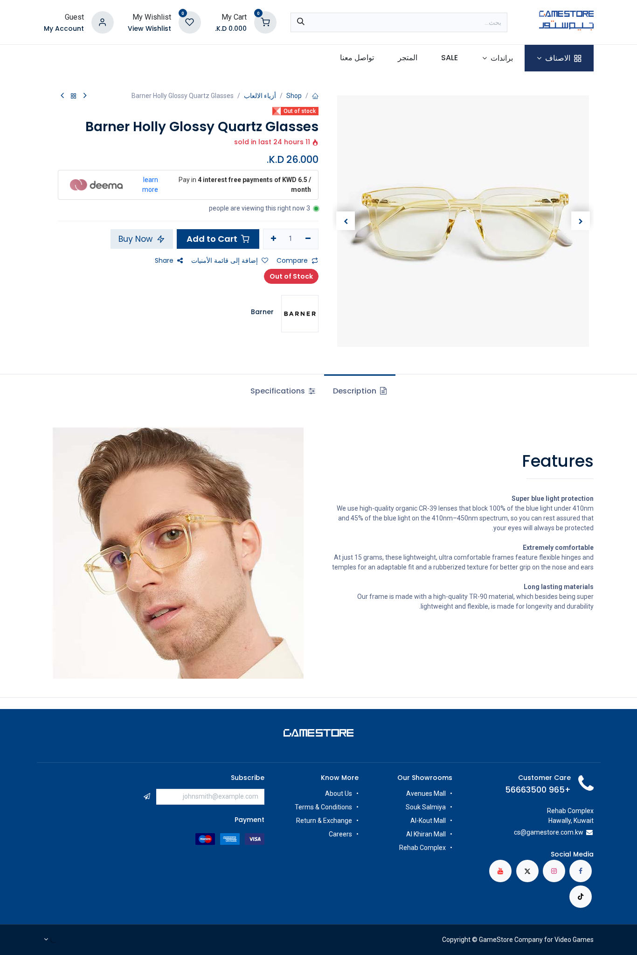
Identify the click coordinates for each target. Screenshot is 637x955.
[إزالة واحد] (308, 239)
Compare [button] (292, 260)
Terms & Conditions (323, 807)
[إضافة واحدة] (273, 239)
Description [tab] (355, 391)
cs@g (522, 832)
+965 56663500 (538, 789)
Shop (294, 95)
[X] (527, 871)
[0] (265, 21)
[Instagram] (554, 871)
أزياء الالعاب (260, 95)
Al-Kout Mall (428, 820)
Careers (339, 834)
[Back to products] (73, 96)
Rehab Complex (422, 847)
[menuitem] (559, 58)
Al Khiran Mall (426, 834)
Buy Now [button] (136, 239)
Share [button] (164, 260)
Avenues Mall (426, 793)
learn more (150, 184)
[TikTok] (580, 896)
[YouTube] (500, 871)
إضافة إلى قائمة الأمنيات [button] (224, 260)
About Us (338, 793)
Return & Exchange (324, 820)
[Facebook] (580, 871)
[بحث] (301, 22)
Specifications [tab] (278, 391)
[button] (581, 220)
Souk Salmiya (425, 807)
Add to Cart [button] (213, 239)
